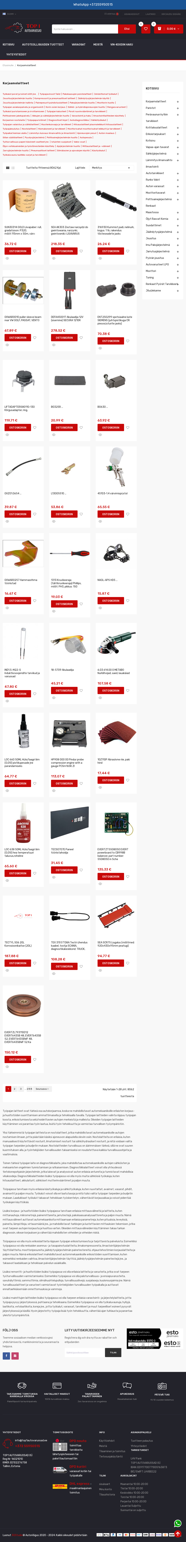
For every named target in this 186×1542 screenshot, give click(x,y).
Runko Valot (153, 179)
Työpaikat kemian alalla (15, 133)
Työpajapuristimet (36, 120)
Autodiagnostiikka (79, 120)
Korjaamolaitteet (156, 101)
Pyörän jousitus (155, 258)
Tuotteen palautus (142, 1440)
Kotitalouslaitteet (156, 127)
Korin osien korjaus (55, 107)
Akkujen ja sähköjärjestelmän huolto (50, 115)
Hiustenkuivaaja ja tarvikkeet (56, 124)
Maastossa (152, 212)
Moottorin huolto (105, 102)
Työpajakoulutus (11, 129)
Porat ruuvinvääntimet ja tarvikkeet (87, 111)
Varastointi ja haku (81, 115)
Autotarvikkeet (155, 173)
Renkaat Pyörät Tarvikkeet (162, 284)
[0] (146, 29)
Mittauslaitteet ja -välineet (96, 146)
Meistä (103, 1446)
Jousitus (151, 238)
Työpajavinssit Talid (50, 94)
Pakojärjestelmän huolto (82, 102)
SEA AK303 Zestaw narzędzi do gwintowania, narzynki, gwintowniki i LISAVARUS (69, 230)
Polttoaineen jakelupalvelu (16, 115)
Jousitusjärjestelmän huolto (17, 98)
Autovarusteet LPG (157, 264)
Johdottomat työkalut (105, 94)
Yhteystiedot (139, 1446)
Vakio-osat (79, 142)
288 (30, 1089)
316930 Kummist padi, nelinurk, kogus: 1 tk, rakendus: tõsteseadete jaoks (116, 230)
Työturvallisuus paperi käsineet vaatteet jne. (26, 142)
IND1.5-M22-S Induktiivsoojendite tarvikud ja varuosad (22, 673)
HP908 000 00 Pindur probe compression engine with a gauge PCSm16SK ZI (67, 763)
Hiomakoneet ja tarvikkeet (51, 129)
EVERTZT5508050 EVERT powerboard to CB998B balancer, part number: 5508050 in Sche (113, 854)
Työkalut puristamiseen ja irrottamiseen (23, 111)
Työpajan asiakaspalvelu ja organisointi (23, 107)
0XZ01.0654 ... (13, 493)
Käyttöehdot (107, 1440)
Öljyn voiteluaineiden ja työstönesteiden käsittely (28, 146)
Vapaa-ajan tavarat (157, 147)
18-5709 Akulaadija (62, 669)
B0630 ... (103, 406)
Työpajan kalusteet (56, 111)
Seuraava (42, 1089)
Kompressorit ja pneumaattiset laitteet (55, 98)
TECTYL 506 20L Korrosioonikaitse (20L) (18, 944)
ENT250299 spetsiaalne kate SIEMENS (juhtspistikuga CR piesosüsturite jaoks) (115, 320)
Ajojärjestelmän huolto (68, 146)
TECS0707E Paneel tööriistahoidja (62, 851)
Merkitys (111, 168)
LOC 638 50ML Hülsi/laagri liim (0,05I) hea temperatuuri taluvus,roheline (22, 852)
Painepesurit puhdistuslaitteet (51, 102)
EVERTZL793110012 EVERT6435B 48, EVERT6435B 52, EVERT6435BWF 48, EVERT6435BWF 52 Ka (23, 1037)
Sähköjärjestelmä (156, 153)
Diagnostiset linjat (58, 120)
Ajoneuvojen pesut (86, 133)
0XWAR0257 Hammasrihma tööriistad (21, 582)
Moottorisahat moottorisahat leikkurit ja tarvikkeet (94, 129)
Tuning (150, 277)
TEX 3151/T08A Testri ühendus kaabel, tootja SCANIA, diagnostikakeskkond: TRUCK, (69, 946)
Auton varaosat (155, 186)
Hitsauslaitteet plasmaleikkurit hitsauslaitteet (98, 124)
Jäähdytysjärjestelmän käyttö (93, 98)
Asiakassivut (132, 14)
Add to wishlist (34, 251)
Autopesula (86, 137)
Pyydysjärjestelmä (35, 137)
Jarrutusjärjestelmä (157, 251)
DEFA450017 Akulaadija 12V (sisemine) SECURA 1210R (67, 319)
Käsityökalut (98, 150)
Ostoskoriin (17, 251)
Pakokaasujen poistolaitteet (77, 94)
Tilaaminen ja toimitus (112, 1451)
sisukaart (104, 1484)
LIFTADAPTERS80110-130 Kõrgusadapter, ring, (20, 408)
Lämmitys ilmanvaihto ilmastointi (159, 163)
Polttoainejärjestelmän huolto (62, 137)
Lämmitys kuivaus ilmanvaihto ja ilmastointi (52, 133)
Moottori (151, 271)
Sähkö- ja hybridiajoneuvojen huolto (86, 107)
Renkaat (151, 205)
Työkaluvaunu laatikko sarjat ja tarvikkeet (24, 155)
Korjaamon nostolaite (14, 120)
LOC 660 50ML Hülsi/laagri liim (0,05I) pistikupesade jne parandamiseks (22, 763)
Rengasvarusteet (116, 107)
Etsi (127, 28)
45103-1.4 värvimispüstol (113, 493)
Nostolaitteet (29, 129)
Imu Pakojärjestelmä (158, 245)
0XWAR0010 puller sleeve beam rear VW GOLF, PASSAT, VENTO (23, 319)
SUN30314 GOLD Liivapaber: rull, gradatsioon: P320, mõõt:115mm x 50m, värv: (23, 230)
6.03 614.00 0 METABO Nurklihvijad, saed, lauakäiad (114, 671)
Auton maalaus (106, 133)
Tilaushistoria (107, 1494)
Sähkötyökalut (98, 120)
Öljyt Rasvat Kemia (157, 218)
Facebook (6, 1356)
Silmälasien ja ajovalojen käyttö (73, 150)
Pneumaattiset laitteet (43, 150)
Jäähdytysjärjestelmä (159, 231)
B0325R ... (57, 406)
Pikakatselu (7, 258)
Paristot (151, 108)
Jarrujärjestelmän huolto (16, 150)
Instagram (15, 1356)
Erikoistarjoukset (156, 134)
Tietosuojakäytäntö (111, 1456)
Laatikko (150, 14)
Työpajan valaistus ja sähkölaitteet (21, 124)
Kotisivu (152, 88)
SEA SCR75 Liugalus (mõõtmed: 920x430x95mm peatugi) (116, 944)
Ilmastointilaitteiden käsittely (108, 115)
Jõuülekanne (153, 290)
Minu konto (105, 1489)
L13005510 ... (58, 493)
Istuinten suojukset (61, 142)
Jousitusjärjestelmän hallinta (18, 102)
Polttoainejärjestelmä (159, 199)
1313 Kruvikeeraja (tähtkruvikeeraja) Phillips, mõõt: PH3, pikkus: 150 (66, 583)
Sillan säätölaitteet (13, 137)
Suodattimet (153, 225)
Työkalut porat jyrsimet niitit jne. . (20, 94)
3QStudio (17, 1535)
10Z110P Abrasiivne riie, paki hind (114, 761)
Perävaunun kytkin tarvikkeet (157, 118)
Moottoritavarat (155, 192)
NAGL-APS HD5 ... (108, 580)
